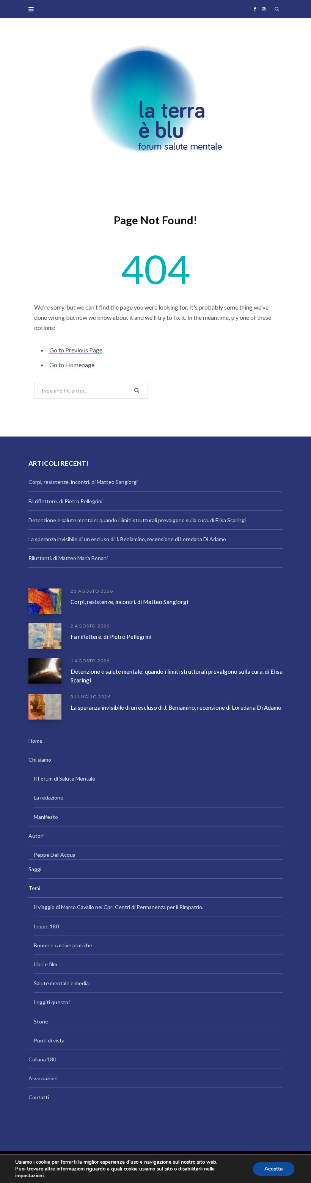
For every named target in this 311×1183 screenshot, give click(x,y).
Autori (36, 835)
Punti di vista (49, 1040)
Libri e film (45, 964)
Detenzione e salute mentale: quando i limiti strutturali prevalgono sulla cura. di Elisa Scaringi (137, 520)
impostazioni (29, 1175)
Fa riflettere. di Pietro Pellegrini (65, 501)
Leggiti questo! (52, 1002)
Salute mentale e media (61, 983)
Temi (34, 888)
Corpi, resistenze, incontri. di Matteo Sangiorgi (83, 482)
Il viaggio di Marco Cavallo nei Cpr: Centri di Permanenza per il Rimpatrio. (118, 907)
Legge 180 (46, 926)
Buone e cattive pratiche (63, 945)
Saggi (34, 869)
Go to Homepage (71, 364)
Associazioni (43, 1078)
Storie (41, 1021)
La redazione (48, 797)
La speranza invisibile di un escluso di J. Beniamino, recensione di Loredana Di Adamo (127, 539)
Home (35, 740)
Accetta (273, 1168)
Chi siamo (39, 759)
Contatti (38, 1097)
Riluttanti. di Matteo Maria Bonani (68, 558)
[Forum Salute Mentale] (155, 99)
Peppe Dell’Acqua (54, 854)
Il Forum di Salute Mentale (64, 778)
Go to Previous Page (75, 350)
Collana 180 (42, 1059)
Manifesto (46, 817)
